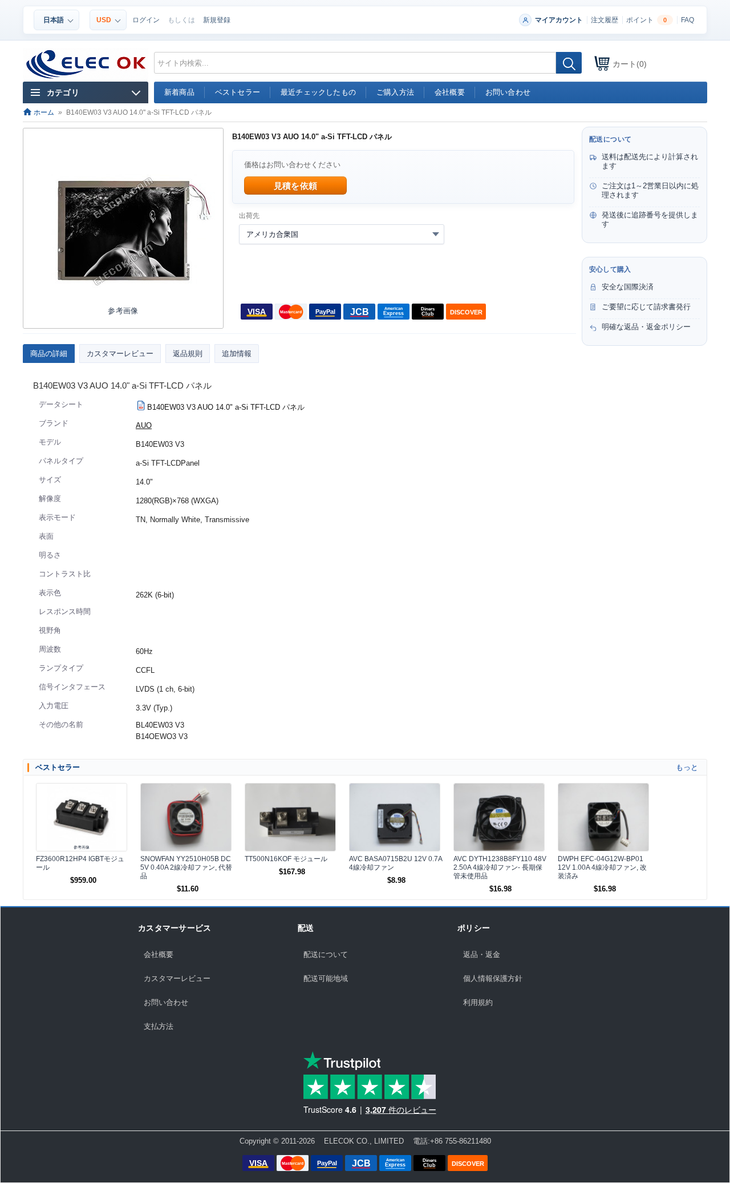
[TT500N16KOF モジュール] (290, 817)
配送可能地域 (325, 978)
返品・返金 (481, 954)
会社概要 (158, 954)
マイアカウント (559, 20)
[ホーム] (86, 64)
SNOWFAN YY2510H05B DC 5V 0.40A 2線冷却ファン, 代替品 (186, 867)
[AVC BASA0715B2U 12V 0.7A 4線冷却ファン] (394, 817)
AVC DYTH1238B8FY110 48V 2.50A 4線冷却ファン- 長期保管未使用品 (499, 867)
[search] (569, 63)
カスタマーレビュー (120, 353)
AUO (144, 425)
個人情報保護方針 (492, 978)
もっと (687, 767)
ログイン (146, 20)
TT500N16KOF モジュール (286, 859)
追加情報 (237, 353)
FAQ (687, 20)
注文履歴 (604, 20)
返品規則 (187, 353)
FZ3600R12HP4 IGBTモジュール (80, 863)
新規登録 (216, 20)
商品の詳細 (48, 353)
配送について (325, 954)
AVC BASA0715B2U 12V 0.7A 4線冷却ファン (395, 863)
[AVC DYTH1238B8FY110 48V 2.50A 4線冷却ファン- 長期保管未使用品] (499, 817)
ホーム (43, 112)
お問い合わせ (166, 1002)
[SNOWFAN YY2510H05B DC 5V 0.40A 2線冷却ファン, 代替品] (186, 817)
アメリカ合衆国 (272, 234)
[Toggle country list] (435, 234)
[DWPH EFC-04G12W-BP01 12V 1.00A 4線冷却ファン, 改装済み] (603, 817)
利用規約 (478, 1002)
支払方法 (158, 1026)
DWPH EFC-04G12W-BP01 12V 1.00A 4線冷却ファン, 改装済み (602, 867)
